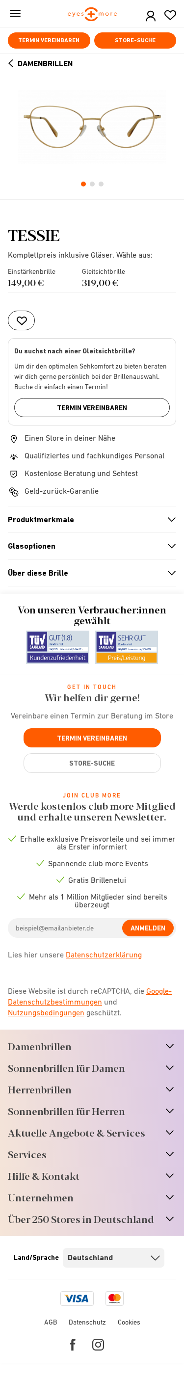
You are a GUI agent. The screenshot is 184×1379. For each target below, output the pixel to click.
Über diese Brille (88, 573)
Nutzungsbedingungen (46, 1012)
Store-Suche (135, 40)
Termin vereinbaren (48, 40)
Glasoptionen (88, 546)
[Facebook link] (73, 1345)
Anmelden (148, 928)
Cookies (129, 1322)
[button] (151, 16)
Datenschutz (87, 1322)
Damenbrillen (45, 63)
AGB (50, 1322)
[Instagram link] (98, 1345)
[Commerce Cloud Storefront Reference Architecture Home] (92, 15)
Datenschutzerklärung (104, 954)
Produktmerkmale (88, 520)
